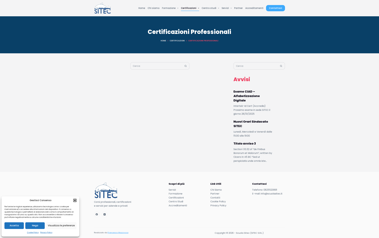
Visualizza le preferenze (61, 225)
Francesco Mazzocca (118, 232)
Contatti (215, 197)
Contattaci (275, 8)
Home (141, 8)
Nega (35, 225)
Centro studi (209, 8)
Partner (238, 8)
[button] (74, 200)
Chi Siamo (216, 189)
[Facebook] (97, 214)
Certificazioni (188, 8)
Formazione (169, 8)
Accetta (14, 225)
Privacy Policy (46, 232)
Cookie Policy (33, 232)
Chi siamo (153, 8)
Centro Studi (176, 201)
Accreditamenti (254, 8)
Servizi (225, 8)
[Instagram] (104, 214)
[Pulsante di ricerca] (185, 66)
